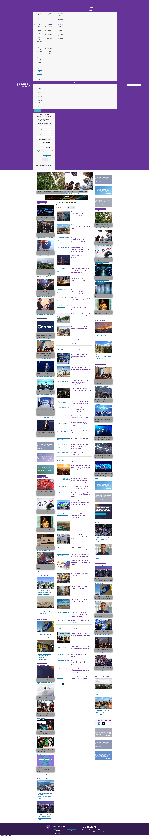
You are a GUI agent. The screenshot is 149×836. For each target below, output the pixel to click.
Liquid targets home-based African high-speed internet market (80, 562)
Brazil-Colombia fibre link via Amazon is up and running (81, 417)
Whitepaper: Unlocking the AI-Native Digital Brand (45, 700)
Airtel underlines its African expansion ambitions (80, 460)
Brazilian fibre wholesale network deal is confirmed (79, 678)
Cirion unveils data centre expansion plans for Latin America (80, 536)
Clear (73, 207)
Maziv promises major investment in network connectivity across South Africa (79, 240)
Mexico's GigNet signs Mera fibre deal (80, 621)
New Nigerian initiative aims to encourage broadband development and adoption (81, 480)
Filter (69, 207)
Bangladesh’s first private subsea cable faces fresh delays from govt (45, 611)
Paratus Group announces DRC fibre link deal (79, 600)
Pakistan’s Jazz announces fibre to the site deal (79, 587)
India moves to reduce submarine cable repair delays (102, 539)
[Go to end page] (69, 684)
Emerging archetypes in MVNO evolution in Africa (103, 245)
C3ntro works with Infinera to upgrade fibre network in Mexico (80, 341)
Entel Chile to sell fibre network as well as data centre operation (79, 614)
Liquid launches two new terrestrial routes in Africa (79, 487)
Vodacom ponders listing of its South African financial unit (80, 648)
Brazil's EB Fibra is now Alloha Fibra (79, 655)
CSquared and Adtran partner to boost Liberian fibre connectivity (79, 515)
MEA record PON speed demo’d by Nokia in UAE (79, 549)
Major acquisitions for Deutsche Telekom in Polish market (80, 226)
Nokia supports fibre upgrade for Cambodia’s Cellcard (81, 315)
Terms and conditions (47, 155)
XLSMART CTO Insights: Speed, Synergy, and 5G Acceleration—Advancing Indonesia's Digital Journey (45, 276)
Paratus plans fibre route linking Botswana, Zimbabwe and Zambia (81, 369)
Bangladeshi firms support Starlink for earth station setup (80, 307)
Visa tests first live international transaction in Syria (103, 337)
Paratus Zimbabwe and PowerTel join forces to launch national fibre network (78, 279)
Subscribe (45, 159)
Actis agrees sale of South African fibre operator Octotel (81, 439)
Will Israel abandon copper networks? (80, 574)
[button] (39, 5)
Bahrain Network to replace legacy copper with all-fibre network (80, 432)
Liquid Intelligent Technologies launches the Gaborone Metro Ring (80, 502)
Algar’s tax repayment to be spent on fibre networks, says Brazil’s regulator (81, 467)
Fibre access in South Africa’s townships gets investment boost (81, 328)
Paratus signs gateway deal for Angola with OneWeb (80, 555)
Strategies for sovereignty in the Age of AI (102, 298)
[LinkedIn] (99, 723)
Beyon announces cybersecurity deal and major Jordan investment (81, 249)
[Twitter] (103, 723)
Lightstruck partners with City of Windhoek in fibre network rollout (79, 409)
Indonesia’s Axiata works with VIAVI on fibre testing (80, 628)
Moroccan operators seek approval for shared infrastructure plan (79, 291)
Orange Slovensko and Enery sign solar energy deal (103, 692)
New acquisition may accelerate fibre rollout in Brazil (79, 662)
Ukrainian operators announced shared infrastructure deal (77, 213)
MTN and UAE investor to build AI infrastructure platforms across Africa (45, 636)
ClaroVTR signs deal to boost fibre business (80, 453)
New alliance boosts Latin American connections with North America (80, 446)
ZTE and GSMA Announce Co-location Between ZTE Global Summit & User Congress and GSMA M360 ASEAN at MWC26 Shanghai (45, 417)
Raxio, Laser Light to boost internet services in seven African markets (80, 270)
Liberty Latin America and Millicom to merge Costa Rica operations (81, 390)
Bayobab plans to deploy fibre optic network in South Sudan (80, 424)
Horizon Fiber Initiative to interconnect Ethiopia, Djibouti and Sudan (79, 356)
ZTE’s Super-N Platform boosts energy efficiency (45, 220)
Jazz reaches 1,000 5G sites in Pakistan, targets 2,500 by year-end (45, 592)
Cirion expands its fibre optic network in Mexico (81, 349)
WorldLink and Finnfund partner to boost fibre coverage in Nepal (79, 382)
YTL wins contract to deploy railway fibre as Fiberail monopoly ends (80, 299)
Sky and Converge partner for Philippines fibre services (81, 402)
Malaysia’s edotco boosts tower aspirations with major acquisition (80, 635)
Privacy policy (45, 156)
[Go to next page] (67, 684)
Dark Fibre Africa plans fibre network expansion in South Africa (80, 494)
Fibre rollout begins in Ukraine (78, 256)
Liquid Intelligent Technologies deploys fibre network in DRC (80, 670)
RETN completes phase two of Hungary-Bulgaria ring (80, 523)
